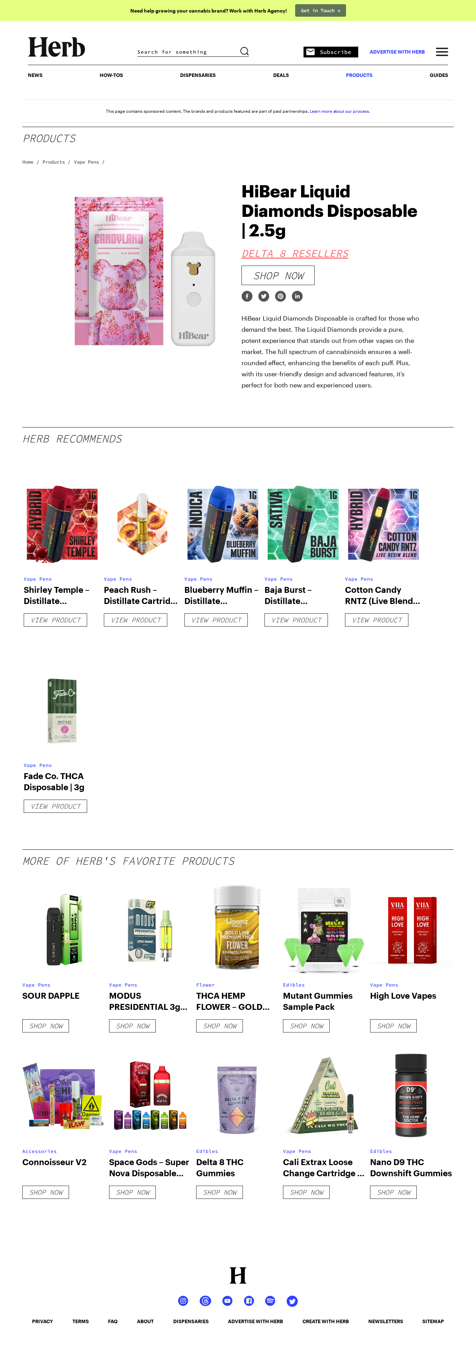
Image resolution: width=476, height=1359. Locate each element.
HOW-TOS (111, 75)
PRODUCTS (359, 75)
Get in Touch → (320, 10)
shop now (278, 275)
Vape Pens (38, 579)
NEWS (35, 75)
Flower (205, 985)
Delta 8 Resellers (294, 253)
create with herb (325, 1321)
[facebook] (247, 297)
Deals (281, 75)
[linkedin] (297, 297)
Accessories (39, 1151)
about (145, 1321)
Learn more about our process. (340, 111)
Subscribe (335, 51)
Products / (56, 162)
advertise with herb (397, 52)
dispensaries (191, 1321)
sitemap (433, 1321)
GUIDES (439, 75)
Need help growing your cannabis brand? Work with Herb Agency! (208, 11)
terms (80, 1321)
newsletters (385, 1321)
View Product (55, 619)
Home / (30, 162)
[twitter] (263, 297)
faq (112, 1321)
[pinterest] (280, 297)
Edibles (294, 985)
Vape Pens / (89, 162)
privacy (42, 1321)
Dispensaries (198, 75)
